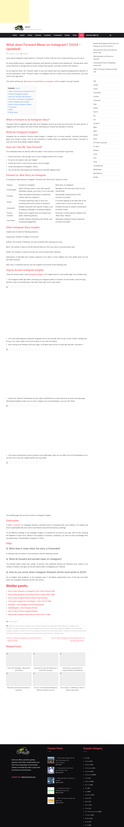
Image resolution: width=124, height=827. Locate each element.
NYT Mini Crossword (100, 142)
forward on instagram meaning (15, 628)
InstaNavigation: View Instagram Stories (22, 608)
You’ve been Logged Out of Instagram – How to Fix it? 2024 (29, 601)
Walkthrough (97, 169)
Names (95, 135)
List (94, 119)
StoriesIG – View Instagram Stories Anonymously (26, 604)
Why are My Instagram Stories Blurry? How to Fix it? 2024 (29, 614)
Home (15, 35)
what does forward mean (78, 631)
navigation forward (40, 631)
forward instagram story (27, 626)
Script (95, 154)
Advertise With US (92, 35)
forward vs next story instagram (54, 628)
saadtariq (25, 53)
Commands (58, 35)
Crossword (96, 100)
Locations (47, 35)
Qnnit (27, 27)
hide (18, 88)
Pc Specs (96, 146)
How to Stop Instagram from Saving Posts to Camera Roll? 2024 (31, 594)
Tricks (75, 35)
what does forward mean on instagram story (49, 633)
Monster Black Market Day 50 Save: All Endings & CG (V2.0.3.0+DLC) (65, 760)
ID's (94, 116)
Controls (38, 35)
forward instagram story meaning (45, 626)
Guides (22, 35)
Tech (81, 35)
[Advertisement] (14, 11)
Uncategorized (98, 165)
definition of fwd (14, 626)
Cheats (67, 35)
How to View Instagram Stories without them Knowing (27, 598)
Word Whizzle (97, 173)
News (95, 139)
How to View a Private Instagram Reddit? (23, 611)
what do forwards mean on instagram (58, 631)
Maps (95, 127)
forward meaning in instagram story (68, 626)
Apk (94, 81)
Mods (95, 131)
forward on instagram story (34, 628)
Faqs (95, 104)
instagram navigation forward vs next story (19, 631)
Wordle (95, 177)
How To (11, 621)
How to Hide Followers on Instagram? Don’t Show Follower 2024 (31, 591)
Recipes (96, 150)
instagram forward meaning (73, 628)
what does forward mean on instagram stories (20, 633)
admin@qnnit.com (28, 777)
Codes (30, 35)
